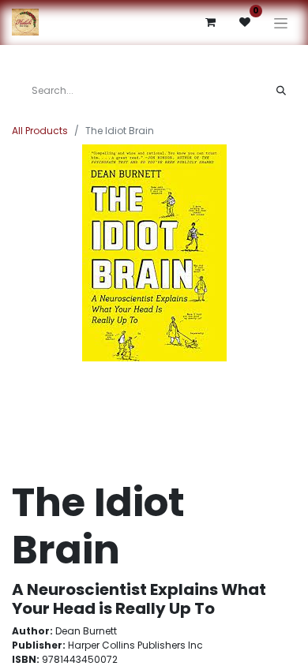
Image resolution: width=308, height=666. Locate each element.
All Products (40, 130)
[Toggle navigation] (280, 22)
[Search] (281, 91)
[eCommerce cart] (210, 22)
